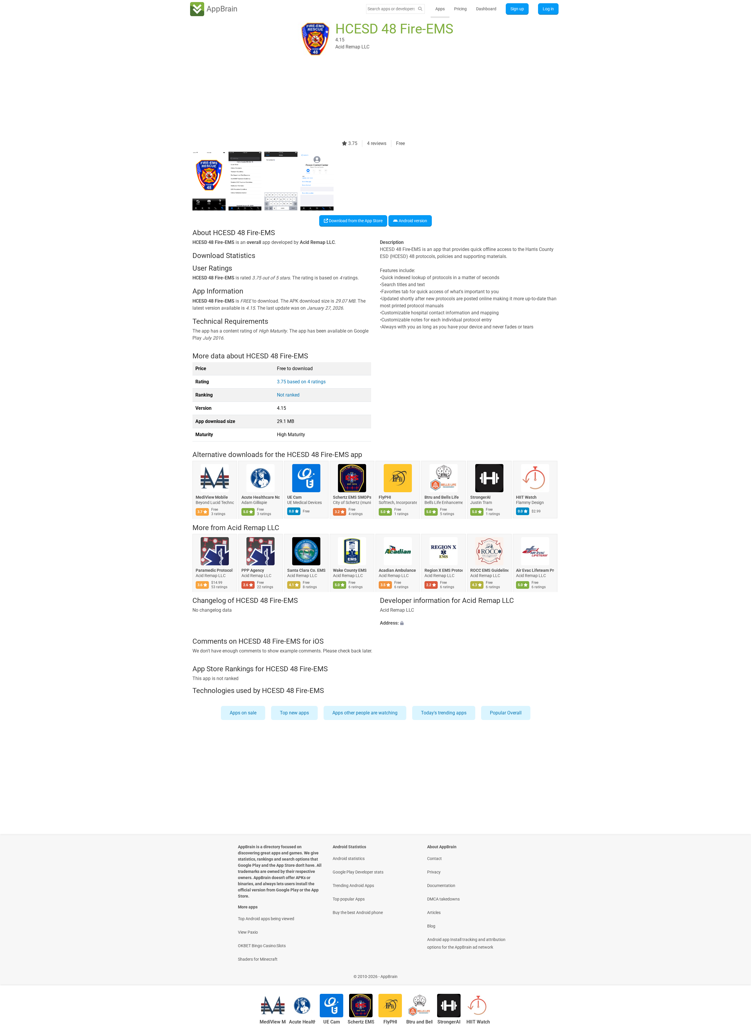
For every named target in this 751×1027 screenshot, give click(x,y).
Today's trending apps (443, 713)
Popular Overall (506, 713)
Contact (434, 858)
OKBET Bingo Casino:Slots (262, 945)
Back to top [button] (736, 973)
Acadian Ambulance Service (398, 570)
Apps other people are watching (365, 713)
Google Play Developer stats (358, 872)
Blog (431, 926)
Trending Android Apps (353, 885)
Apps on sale (243, 713)
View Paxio (248, 932)
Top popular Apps (349, 899)
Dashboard (486, 8)
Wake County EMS (350, 570)
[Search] (420, 9)
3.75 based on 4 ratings (301, 382)
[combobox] (391, 8)
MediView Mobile (212, 497)
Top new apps (294, 713)
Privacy (434, 872)
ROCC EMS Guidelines (489, 570)
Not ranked (288, 395)
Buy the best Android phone (358, 912)
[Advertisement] (368, 99)
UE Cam (294, 497)
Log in (548, 8)
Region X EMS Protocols (443, 570)
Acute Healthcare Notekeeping (260, 497)
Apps (440, 8)
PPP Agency (252, 570)
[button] (469, 623)
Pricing (460, 8)
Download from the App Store (355, 220)
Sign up (517, 8)
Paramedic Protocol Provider (215, 570)
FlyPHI (385, 497)
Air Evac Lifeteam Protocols (535, 570)
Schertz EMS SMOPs (352, 497)
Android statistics (349, 858)
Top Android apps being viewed (266, 918)
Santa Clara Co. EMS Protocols (306, 570)
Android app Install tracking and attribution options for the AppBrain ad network (466, 943)
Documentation (441, 885)
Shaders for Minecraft (258, 959)
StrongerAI (480, 497)
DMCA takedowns (443, 899)
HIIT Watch (526, 497)
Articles (434, 912)
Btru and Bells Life (441, 497)
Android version (412, 220)
